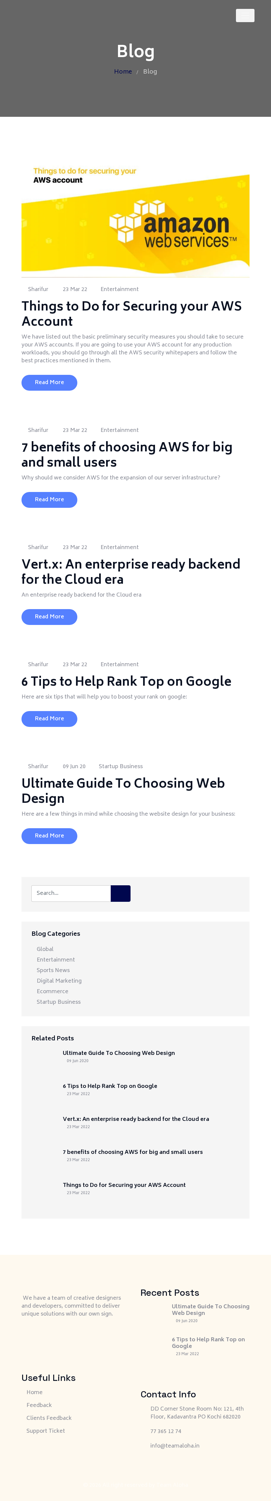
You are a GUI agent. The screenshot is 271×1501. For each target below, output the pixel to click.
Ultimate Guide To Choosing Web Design (123, 792)
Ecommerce (52, 991)
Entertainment (119, 289)
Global (45, 949)
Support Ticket (45, 1431)
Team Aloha (172, 1485)
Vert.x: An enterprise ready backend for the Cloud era (131, 573)
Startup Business (121, 766)
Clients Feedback (49, 1418)
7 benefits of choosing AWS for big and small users (127, 456)
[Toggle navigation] (245, 15)
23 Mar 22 (74, 289)
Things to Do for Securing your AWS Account (131, 315)
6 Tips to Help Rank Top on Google (126, 683)
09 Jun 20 (73, 766)
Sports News (53, 970)
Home (123, 72)
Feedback (39, 1405)
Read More (49, 382)
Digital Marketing (59, 981)
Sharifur (37, 289)
